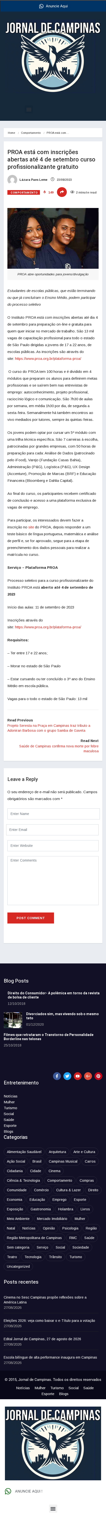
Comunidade (17, 1190)
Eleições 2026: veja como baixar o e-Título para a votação (49, 1321)
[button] (29, 109)
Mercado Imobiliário (52, 1219)
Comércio (41, 1190)
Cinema (54, 1171)
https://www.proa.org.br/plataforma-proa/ (47, 358)
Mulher (9, 1102)
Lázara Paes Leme (33, 180)
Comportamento (31, 132)
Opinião (49, 1228)
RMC (73, 1238)
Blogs (8, 1131)
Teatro (12, 1257)
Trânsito (55, 1257)
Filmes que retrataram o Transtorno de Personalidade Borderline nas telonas (48, 1037)
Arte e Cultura (84, 1152)
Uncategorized (18, 1266)
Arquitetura (57, 1152)
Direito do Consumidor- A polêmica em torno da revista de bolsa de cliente (54, 995)
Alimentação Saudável (24, 1152)
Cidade (35, 1171)
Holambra (65, 1209)
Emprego (60, 1200)
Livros (85, 1209)
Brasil (37, 1161)
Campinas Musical (63, 1161)
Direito (93, 1190)
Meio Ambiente (18, 1219)
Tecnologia (32, 1257)
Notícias (11, 1096)
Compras (87, 1180)
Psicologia (70, 1228)
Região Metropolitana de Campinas (34, 1238)
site (30, 527)
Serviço (42, 1247)
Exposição (15, 1209)
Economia (14, 1200)
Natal (11, 1228)
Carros (90, 1161)
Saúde (9, 1120)
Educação (37, 1200)
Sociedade (80, 1247)
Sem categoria (18, 1247)
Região (91, 1228)
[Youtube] (78, 1076)
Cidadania (15, 1171)
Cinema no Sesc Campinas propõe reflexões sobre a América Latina (45, 1299)
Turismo (10, 1108)
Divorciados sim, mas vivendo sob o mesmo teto (62, 1016)
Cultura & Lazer (68, 1190)
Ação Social (16, 1161)
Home (11, 132)
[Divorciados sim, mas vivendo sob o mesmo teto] (13, 1020)
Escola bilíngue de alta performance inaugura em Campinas (50, 1357)
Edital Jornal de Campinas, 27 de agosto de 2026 (42, 1339)
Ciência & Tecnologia (23, 1180)
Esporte (10, 1125)
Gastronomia (41, 1209)
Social (9, 1114)
